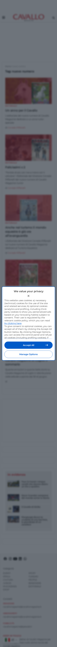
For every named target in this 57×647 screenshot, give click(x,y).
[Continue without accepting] (28, 296)
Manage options (28, 354)
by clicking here (12, 323)
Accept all (28, 345)
